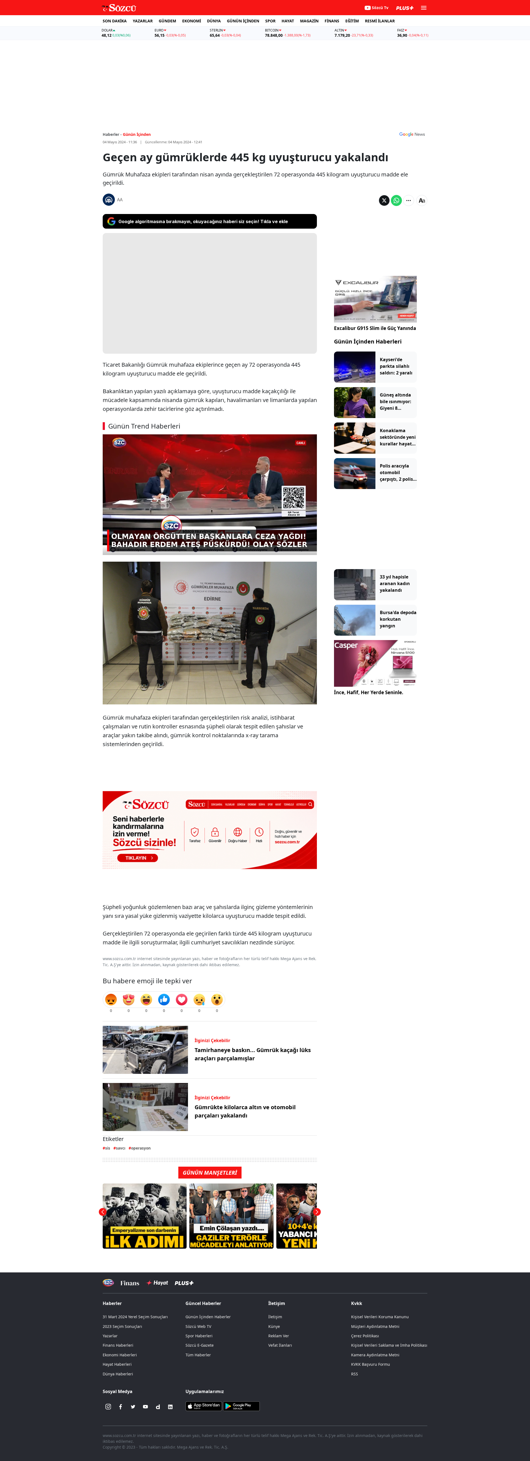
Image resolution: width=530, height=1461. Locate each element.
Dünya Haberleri (118, 1374)
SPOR (270, 20)
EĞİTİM (352, 20)
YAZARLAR (143, 20)
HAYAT (288, 20)
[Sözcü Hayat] (157, 1283)
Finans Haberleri (118, 1345)
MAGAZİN (309, 20)
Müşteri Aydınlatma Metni (375, 1326)
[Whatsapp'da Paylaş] (396, 200)
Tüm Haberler (198, 1354)
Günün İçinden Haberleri (368, 341)
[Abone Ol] (412, 134)
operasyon (141, 1148)
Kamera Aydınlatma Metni (375, 1354)
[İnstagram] (108, 1406)
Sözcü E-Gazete (200, 1345)
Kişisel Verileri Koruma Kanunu (380, 1316)
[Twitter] (133, 1406)
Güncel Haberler (203, 1303)
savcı (120, 1148)
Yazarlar (110, 1335)
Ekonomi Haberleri (120, 1354)
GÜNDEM (167, 20)
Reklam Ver (278, 1335)
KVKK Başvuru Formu (370, 1364)
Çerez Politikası (365, 1335)
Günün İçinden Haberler (208, 1316)
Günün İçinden (137, 134)
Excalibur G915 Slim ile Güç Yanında (375, 328)
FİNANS (332, 20)
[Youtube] (145, 1406)
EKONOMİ (191, 20)
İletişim (275, 1316)
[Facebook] (120, 1406)
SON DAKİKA (115, 20)
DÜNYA (214, 20)
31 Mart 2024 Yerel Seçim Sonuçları (135, 1316)
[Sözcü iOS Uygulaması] (204, 1405)
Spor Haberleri (199, 1335)
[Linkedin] (170, 1406)
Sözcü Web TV (198, 1326)
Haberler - (112, 134)
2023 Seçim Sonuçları (122, 1326)
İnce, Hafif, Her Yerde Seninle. (368, 692)
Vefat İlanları (280, 1345)
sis (107, 1148)
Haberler (112, 1303)
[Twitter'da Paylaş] (384, 200)
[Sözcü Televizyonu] (108, 1282)
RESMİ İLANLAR (380, 20)
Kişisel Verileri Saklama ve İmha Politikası (389, 1345)
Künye (274, 1326)
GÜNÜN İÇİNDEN (243, 20)
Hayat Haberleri (117, 1364)
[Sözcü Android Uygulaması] (241, 1405)
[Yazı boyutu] (421, 200)
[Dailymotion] (157, 1406)
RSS (354, 1374)
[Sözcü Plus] (184, 1282)
